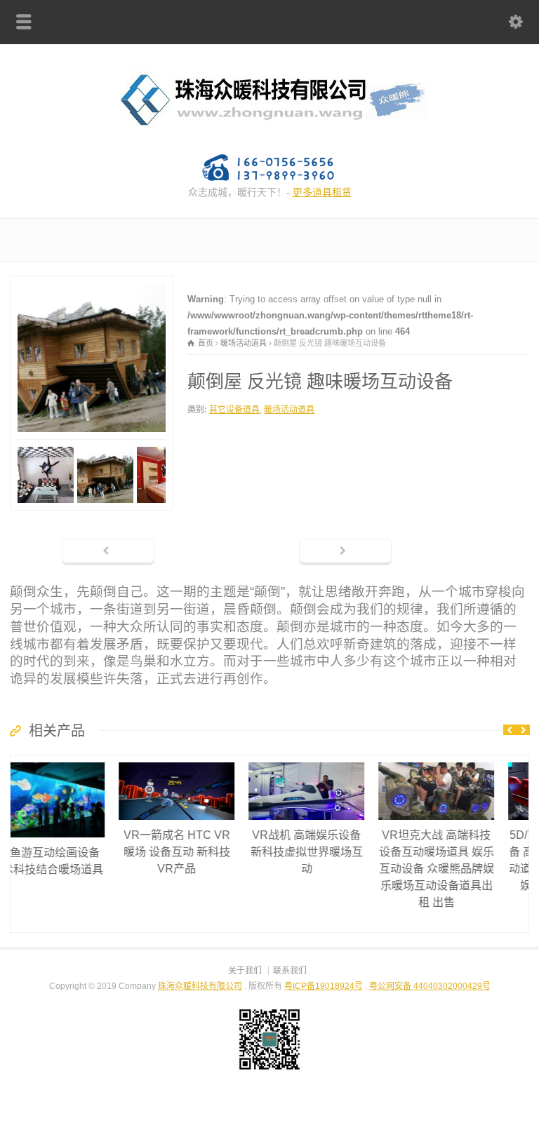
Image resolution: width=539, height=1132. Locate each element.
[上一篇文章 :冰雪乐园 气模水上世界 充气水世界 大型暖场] (108, 552)
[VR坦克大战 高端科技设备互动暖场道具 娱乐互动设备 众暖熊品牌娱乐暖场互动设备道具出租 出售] (337, 763)
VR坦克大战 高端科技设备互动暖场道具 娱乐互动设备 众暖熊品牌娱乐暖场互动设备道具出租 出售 (337, 868)
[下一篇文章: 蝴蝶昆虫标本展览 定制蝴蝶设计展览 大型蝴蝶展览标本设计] (345, 552)
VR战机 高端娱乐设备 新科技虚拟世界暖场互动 (208, 852)
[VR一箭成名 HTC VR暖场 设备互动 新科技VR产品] (77, 763)
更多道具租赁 (322, 192)
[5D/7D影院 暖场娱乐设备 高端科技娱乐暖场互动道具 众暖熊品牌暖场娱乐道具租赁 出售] (467, 763)
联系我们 (290, 971)
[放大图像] (91, 284)
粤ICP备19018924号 (323, 986)
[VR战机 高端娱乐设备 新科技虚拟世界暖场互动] (207, 763)
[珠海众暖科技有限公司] (269, 132)
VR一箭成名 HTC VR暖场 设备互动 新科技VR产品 (78, 852)
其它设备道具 (234, 410)
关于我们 (245, 971)
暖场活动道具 (289, 410)
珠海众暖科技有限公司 (200, 986)
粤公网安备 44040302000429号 (430, 986)
